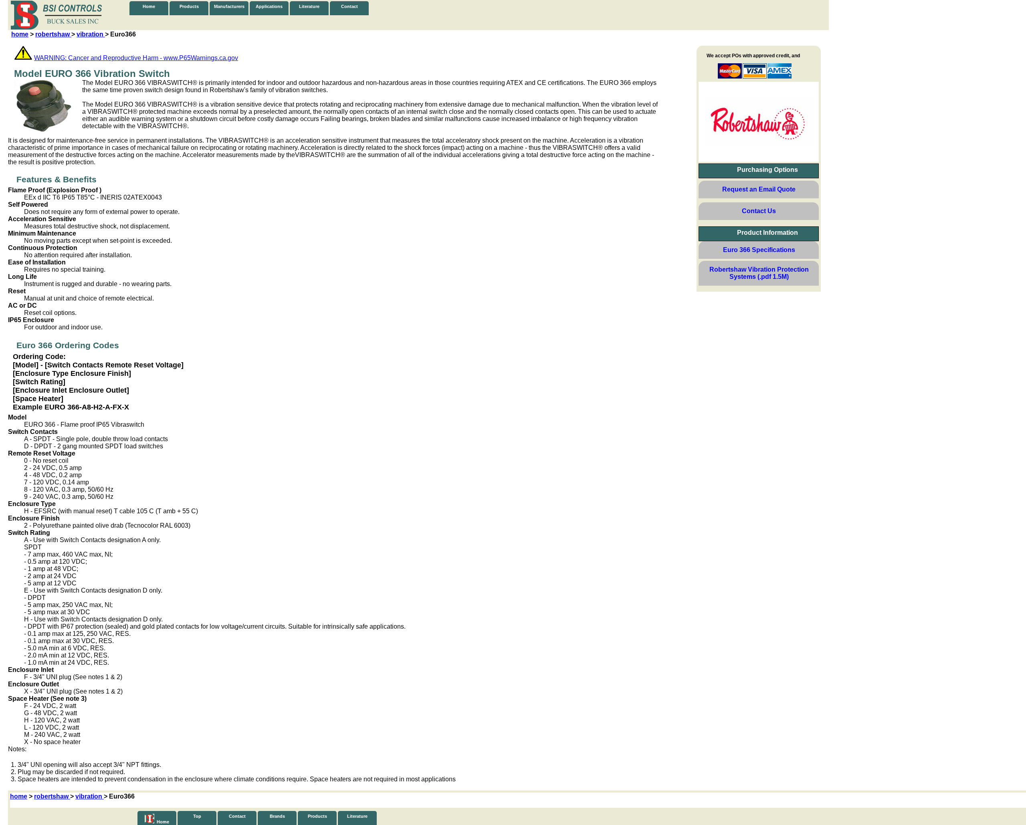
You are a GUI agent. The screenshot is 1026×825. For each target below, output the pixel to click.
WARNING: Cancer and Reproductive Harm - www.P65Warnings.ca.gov (136, 57)
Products (189, 6)
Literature (309, 6)
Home (149, 6)
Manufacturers (229, 6)
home (19, 34)
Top (197, 816)
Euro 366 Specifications (759, 249)
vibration (91, 34)
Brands (277, 816)
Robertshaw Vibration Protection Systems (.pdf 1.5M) (759, 273)
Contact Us (759, 211)
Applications (269, 6)
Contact (349, 6)
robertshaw (53, 34)
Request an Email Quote (759, 189)
